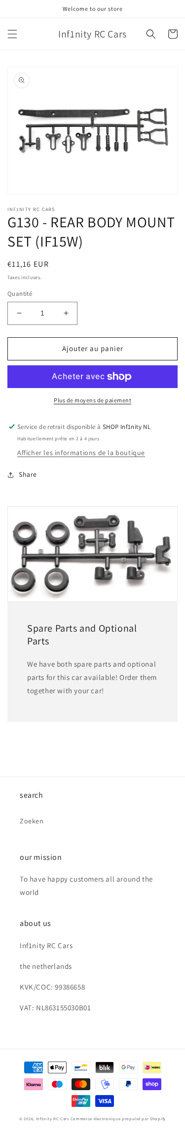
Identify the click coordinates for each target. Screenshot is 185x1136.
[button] (12, 34)
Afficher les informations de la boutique (81, 452)
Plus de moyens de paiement (92, 400)
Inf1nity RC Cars (52, 1118)
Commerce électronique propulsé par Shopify (118, 1118)
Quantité (19, 293)
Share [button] (28, 474)
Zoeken (32, 820)
